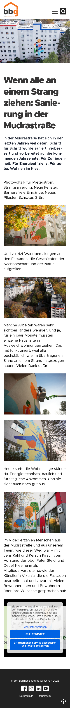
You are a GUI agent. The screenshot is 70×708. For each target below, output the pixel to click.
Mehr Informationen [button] (35, 627)
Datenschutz (26, 696)
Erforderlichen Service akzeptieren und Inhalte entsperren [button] (35, 644)
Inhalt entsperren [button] (35, 634)
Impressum (45, 696)
